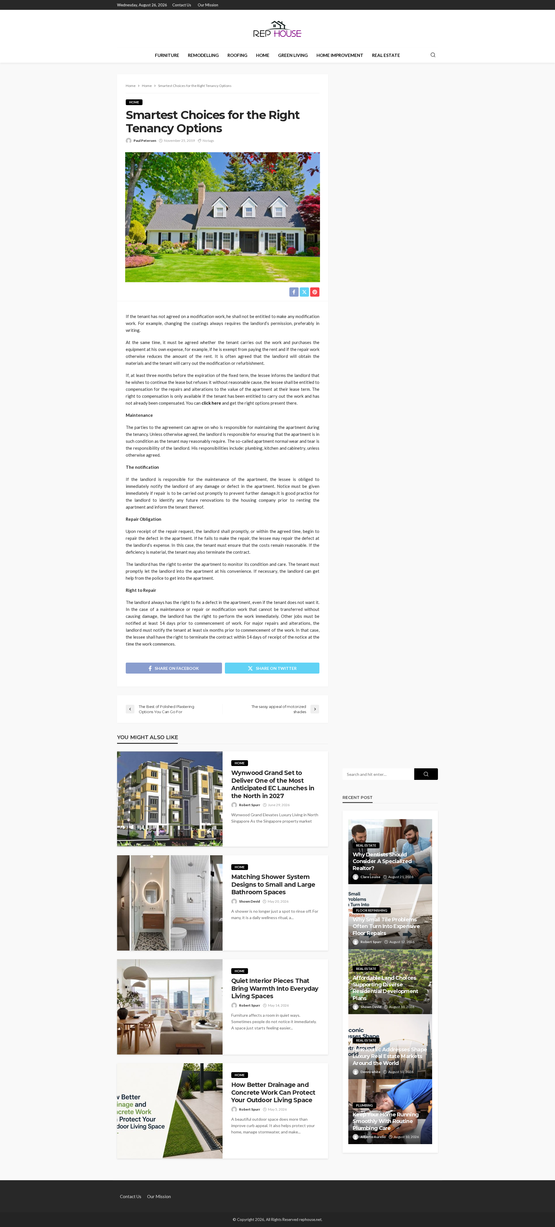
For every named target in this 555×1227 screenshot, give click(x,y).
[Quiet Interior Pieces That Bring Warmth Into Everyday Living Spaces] (170, 1007)
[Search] (433, 55)
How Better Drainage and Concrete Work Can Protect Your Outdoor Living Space (273, 1092)
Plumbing (364, 1105)
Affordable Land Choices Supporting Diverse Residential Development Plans (385, 988)
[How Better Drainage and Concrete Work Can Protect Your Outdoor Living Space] (170, 1111)
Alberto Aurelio (373, 1137)
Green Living (293, 55)
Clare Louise (370, 877)
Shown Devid (249, 901)
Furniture (167, 55)
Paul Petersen (145, 140)
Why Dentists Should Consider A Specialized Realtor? (382, 861)
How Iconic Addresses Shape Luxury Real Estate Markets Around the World (390, 1056)
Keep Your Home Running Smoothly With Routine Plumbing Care (386, 1121)
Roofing (237, 55)
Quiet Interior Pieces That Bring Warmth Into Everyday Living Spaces (274, 988)
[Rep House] (277, 29)
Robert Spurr (249, 805)
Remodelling (203, 55)
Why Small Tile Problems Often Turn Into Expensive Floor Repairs (386, 926)
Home (262, 55)
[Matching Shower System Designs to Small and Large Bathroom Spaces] (170, 903)
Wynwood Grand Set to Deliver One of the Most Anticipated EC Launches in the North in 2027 (272, 784)
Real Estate (386, 55)
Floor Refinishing (371, 910)
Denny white (370, 1072)
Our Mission (208, 5)
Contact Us (181, 5)
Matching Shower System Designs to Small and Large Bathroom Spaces (273, 884)
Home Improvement (340, 55)
